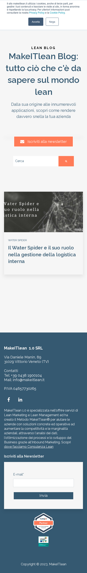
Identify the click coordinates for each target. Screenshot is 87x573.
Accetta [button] (36, 21)
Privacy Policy (37, 12)
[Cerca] (66, 161)
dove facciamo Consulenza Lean (28, 447)
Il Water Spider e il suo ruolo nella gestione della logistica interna (42, 254)
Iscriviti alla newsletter (47, 141)
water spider (17, 240)
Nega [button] (52, 21)
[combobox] (35, 161)
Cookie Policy (57, 12)
